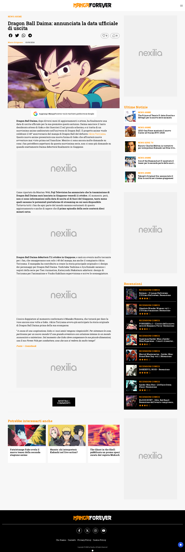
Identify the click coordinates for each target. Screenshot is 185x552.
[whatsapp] (23, 37)
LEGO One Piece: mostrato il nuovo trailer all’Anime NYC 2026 (154, 132)
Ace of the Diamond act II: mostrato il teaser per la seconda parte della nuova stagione (156, 162)
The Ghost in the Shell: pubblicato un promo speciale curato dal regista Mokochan (106, 452)
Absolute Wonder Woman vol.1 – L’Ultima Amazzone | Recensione (155, 309)
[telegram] (30, 37)
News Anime (15, 16)
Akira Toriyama (97, 133)
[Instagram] (94, 529)
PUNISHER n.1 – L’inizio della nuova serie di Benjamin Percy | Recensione (156, 325)
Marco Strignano (15, 42)
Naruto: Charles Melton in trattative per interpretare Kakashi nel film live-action (156, 147)
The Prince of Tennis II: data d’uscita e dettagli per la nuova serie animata (156, 116)
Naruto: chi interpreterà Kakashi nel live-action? (64, 451)
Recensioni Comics (149, 290)
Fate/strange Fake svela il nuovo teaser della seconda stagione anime (25, 452)
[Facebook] (78, 529)
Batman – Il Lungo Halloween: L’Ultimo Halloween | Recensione (155, 294)
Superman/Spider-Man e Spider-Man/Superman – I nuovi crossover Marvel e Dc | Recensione (156, 340)
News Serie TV (145, 142)
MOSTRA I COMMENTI (63, 401)
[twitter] (17, 37)
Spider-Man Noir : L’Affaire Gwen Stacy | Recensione (155, 386)
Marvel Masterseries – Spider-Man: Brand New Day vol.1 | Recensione (156, 355)
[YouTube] (102, 529)
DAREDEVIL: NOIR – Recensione (154, 369)
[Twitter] (86, 529)
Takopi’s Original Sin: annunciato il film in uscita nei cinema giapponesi (155, 177)
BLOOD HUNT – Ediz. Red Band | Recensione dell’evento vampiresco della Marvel (156, 401)
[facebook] (10, 37)
